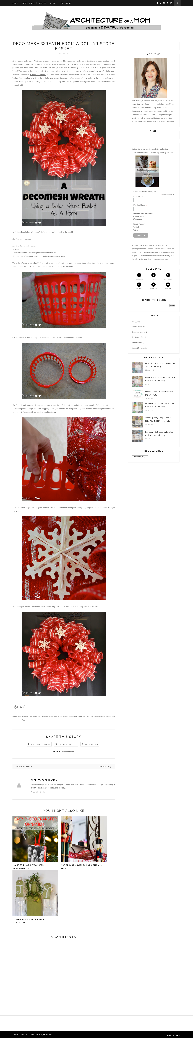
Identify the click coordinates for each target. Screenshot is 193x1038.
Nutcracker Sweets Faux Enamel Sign (81, 867)
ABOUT (53, 3)
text (136, 230)
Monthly (138, 219)
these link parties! (76, 716)
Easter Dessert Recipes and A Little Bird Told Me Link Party (160, 379)
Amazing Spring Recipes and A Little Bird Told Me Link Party (158, 419)
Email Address (140, 205)
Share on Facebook (40, 744)
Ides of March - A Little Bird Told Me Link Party (159, 393)
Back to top (173, 1035)
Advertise (66, 3)
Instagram (168, 279)
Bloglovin (153, 288)
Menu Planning (138, 343)
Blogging (136, 321)
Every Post (139, 217)
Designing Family (139, 337)
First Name (138, 196)
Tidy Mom (65, 716)
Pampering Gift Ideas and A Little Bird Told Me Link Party (159, 433)
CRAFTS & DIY (28, 3)
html (137, 227)
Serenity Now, (46, 716)
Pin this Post (91, 744)
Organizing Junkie (56, 716)
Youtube (168, 288)
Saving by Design (139, 348)
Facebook (139, 279)
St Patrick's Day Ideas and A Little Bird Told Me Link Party (159, 405)
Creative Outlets (67, 751)
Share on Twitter (68, 744)
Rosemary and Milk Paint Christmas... (28, 921)
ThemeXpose (33, 1035)
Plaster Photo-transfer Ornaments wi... (28, 867)
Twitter (153, 279)
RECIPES (42, 3)
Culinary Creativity (140, 332)
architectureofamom (44, 780)
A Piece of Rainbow (38, 75)
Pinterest (139, 288)
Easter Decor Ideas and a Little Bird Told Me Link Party (160, 365)
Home (15, 3)
